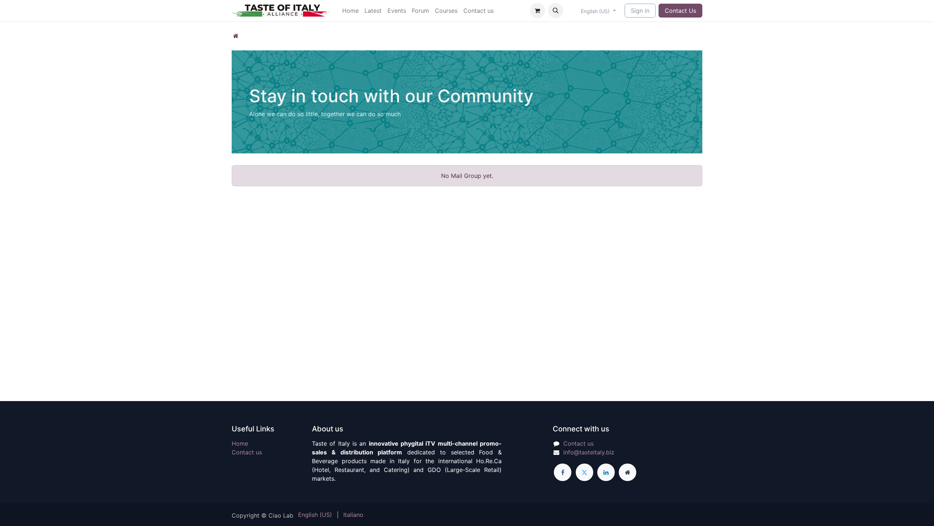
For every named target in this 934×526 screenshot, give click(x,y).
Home (240, 443)
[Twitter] (584, 472)
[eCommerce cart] (537, 10)
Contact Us (680, 10)
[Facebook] (562, 472)
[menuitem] (350, 10)
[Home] (236, 35)
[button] (555, 10)
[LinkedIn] (606, 472)
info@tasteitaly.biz (588, 452)
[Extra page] (627, 472)
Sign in (640, 10)
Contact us (247, 452)
